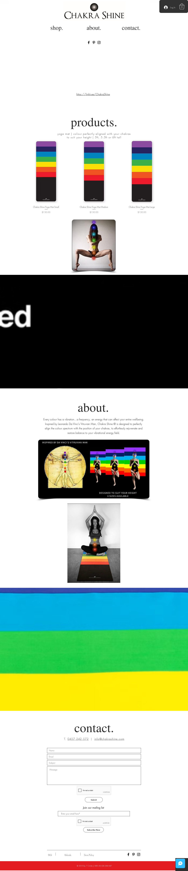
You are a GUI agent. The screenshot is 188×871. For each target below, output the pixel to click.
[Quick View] (46, 171)
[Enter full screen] (116, 579)
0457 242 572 (78, 739)
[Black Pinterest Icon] (94, 42)
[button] (181, 6)
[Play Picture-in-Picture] (111, 579)
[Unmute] (76, 579)
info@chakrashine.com (109, 739)
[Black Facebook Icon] (89, 42)
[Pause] (71, 579)
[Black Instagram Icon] (99, 42)
